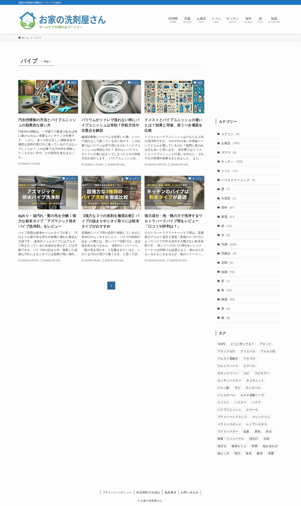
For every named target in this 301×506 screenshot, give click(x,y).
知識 (228, 271)
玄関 (227, 262)
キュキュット (255, 380)
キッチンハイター (229, 380)
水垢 (266, 438)
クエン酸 (223, 387)
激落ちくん (239, 446)
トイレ (229, 170)
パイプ (256, 402)
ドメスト (223, 402)
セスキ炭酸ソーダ (252, 395)
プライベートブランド (232, 417)
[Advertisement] (249, 83)
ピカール (252, 409)
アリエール (247, 351)
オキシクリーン (227, 373)
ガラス (228, 152)
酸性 (260, 453)
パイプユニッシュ (229, 409)
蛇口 (238, 453)
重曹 (271, 453)
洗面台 (228, 253)
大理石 (228, 198)
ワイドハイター (227, 431)
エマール (249, 366)
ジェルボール (226, 395)
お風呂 (230, 143)
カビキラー (262, 373)
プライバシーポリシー (117, 492)
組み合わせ (270, 446)
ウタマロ (249, 358)
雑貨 (228, 299)
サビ (238, 387)
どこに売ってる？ (242, 344)
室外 (228, 207)
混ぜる (221, 446)
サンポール (253, 387)
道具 (249, 453)
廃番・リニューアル (230, 438)
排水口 (253, 438)
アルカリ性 (267, 351)
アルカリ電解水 (227, 358)
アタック (265, 344)
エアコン (230, 134)
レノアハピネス (256, 424)
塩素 (246, 431)
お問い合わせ (190, 492)
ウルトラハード (227, 366)
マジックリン (261, 417)
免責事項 (171, 492)
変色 (258, 431)
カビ (246, 373)
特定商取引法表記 (148, 492)
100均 (221, 344)
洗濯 (228, 244)
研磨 (255, 446)
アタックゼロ (226, 351)
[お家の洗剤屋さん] (62, 19)
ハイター (241, 402)
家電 (228, 216)
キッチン (232, 161)
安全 (269, 431)
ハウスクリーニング (238, 180)
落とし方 (223, 453)
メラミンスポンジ (229, 424)
